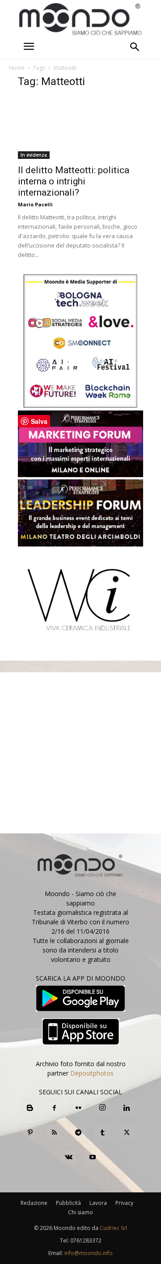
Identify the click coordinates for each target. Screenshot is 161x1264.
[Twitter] (127, 1133)
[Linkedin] (127, 1108)
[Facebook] (54, 1108)
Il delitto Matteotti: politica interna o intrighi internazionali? (73, 181)
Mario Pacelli (35, 204)
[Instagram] (102, 1108)
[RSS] (54, 1133)
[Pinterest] (30, 1133)
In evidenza (34, 155)
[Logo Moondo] (80, 19)
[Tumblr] (102, 1133)
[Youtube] (93, 1157)
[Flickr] (78, 1108)
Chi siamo (80, 1212)
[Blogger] (30, 1108)
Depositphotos (92, 1073)
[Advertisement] (80, 752)
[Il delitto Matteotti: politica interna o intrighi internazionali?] (80, 128)
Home (17, 68)
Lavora (98, 1203)
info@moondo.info (88, 1253)
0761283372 (86, 1240)
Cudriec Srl (112, 1228)
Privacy (124, 1203)
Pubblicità (68, 1203)
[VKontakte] (68, 1157)
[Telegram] (78, 1133)
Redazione (34, 1203)
